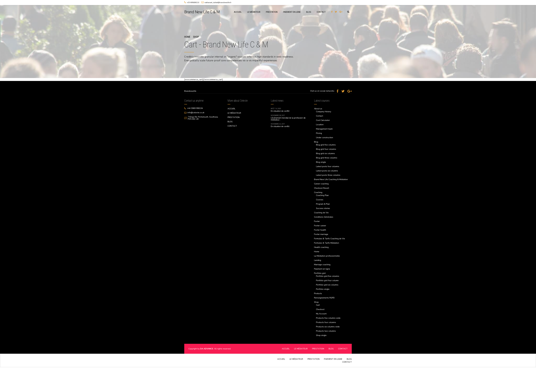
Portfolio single (322, 289)
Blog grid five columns (326, 144)
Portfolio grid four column (327, 280)
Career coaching (321, 183)
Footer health (320, 230)
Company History (323, 111)
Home (187, 36)
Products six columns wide (328, 326)
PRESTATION (271, 12)
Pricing (319, 133)
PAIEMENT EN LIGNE (292, 12)
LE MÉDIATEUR (253, 12)
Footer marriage (321, 234)
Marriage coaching (322, 264)
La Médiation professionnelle (327, 256)
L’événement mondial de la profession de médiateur (288, 119)
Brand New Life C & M (202, 12)
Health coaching (321, 247)
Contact (319, 116)
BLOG (308, 12)
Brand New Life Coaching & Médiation (331, 179)
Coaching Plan (322, 195)
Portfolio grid (320, 273)
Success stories (323, 208)
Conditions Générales (323, 217)
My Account (321, 313)
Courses (319, 199)
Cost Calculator (323, 120)
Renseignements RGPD (324, 297)
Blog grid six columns (325, 153)
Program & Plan (323, 204)
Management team (324, 129)
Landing (317, 260)
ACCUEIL (238, 12)
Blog (316, 142)
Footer (317, 221)
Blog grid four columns (326, 149)
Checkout (320, 309)
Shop (196, 36)
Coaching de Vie (321, 212)
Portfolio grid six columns (327, 284)
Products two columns (326, 331)
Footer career (320, 225)
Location (320, 124)
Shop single (321, 335)
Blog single (321, 162)
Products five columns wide (328, 318)
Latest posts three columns (328, 175)
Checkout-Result (321, 188)
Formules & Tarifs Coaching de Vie (329, 238)
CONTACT (321, 12)
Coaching (318, 192)
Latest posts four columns (327, 166)
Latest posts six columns (327, 170)
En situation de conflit (280, 111)
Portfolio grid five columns (327, 276)
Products (318, 293)
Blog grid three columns (326, 157)
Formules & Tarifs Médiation (326, 243)
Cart (318, 305)
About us (318, 108)
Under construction (324, 137)
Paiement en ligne (322, 269)
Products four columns (326, 322)
